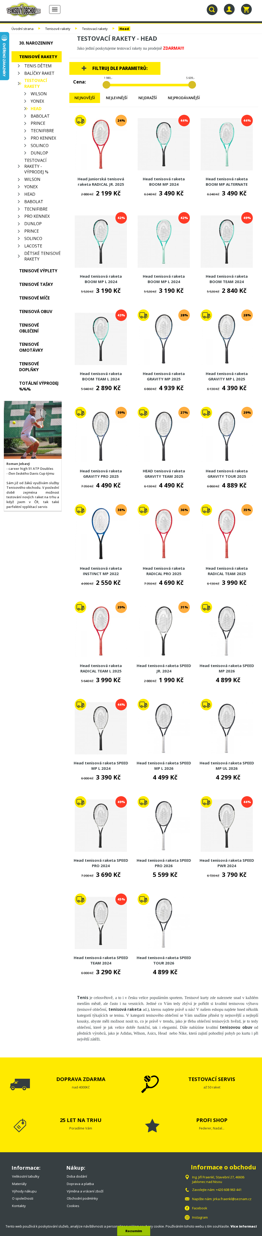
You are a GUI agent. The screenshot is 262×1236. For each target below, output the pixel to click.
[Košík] (246, 9)
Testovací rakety (95, 28)
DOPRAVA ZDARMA (80, 1079)
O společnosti (22, 1198)
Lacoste (33, 246)
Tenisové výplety (38, 271)
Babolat (40, 116)
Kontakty (19, 1205)
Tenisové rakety (57, 28)
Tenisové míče (34, 298)
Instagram (200, 1217)
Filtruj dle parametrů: (120, 68)
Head (124, 28)
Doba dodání (77, 1176)
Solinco (40, 145)
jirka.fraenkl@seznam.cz (232, 1199)
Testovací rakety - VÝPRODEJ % (36, 166)
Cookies (73, 1205)
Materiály (19, 1183)
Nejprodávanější (184, 97)
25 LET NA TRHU (81, 1120)
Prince (38, 123)
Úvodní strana (23, 28)
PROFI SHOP (211, 1120)
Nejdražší (147, 97)
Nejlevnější (116, 97)
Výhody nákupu (24, 1191)
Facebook (199, 1208)
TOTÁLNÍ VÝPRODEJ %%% (39, 386)
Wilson (39, 94)
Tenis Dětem (38, 66)
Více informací (244, 1226)
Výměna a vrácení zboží (85, 1191)
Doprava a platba (80, 1183)
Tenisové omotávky (31, 347)
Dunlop (39, 153)
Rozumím (133, 1231)
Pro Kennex (43, 138)
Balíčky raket (39, 73)
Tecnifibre (42, 130)
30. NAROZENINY (36, 43)
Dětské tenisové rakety (42, 256)
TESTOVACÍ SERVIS (211, 1079)
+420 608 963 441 (229, 1189)
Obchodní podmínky (82, 1198)
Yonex (37, 101)
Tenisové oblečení (29, 328)
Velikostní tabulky (25, 1176)
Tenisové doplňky (29, 366)
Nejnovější (84, 97)
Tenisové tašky (36, 284)
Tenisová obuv (35, 311)
